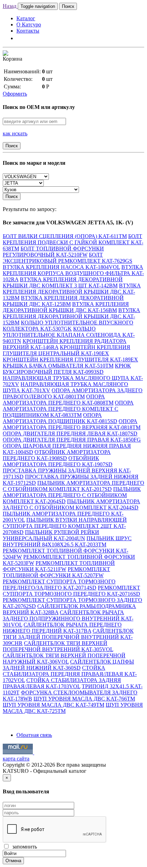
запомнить (23, 847)
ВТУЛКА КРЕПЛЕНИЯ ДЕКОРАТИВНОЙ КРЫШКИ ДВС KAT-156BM (66, 307)
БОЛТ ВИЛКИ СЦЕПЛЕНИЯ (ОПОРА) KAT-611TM (65, 236)
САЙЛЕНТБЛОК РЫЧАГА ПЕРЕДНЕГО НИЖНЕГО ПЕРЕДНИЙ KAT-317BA (62, 628)
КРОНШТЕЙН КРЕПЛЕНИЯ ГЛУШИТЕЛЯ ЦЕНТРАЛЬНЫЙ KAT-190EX (66, 350)
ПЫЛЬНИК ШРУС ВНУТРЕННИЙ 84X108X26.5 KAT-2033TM (67, 541)
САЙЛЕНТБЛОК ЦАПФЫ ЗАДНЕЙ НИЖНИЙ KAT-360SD (68, 665)
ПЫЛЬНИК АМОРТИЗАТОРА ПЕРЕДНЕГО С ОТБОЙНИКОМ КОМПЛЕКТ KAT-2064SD (72, 495)
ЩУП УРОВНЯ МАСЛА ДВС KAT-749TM (53, 705)
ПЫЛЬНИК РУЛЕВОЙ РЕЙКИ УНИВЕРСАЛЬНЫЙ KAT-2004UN (51, 535)
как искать (15, 133)
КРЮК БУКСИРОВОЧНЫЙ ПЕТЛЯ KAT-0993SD (67, 369)
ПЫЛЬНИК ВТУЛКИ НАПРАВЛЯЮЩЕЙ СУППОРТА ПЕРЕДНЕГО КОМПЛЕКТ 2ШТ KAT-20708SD (65, 526)
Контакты (27, 31)
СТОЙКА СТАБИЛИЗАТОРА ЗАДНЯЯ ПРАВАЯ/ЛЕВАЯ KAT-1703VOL (62, 683)
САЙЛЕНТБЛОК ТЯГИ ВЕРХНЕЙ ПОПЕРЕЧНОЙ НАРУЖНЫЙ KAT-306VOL (64, 659)
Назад (10, 6)
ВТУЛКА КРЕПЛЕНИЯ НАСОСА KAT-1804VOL (61, 267)
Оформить (15, 94)
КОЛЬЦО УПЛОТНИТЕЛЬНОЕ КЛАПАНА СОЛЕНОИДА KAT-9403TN (69, 335)
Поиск (68, 6)
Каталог (25, 18)
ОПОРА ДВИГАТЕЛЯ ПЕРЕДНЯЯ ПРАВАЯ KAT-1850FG (72, 440)
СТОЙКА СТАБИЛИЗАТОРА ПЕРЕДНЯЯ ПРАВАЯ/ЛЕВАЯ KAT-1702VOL (70, 674)
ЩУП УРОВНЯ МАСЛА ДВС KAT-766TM (84, 699)
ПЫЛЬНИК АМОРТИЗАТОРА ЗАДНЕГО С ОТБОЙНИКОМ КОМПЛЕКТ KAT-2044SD (71, 504)
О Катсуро (28, 24)
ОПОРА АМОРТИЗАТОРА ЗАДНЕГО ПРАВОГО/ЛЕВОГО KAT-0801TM (73, 393)
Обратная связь (34, 735)
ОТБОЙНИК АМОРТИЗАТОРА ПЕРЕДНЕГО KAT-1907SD (57, 461)
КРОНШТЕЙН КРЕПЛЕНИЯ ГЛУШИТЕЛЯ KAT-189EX (70, 359)
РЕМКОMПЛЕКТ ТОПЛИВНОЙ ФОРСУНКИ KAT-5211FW (59, 566)
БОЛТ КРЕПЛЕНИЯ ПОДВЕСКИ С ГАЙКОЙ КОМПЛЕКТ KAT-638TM (73, 242)
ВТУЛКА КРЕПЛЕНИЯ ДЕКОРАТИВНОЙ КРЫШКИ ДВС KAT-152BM (71, 316)
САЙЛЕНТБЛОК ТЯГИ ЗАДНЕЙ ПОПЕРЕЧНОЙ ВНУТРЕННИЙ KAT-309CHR (68, 637)
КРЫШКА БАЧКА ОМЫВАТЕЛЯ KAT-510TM (58, 366)
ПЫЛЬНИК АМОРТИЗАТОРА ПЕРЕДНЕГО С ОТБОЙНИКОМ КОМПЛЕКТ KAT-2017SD (73, 486)
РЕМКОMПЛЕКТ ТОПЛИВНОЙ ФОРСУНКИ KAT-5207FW (56, 572)
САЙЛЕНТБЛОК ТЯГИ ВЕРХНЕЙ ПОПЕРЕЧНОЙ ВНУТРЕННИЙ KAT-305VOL (58, 646)
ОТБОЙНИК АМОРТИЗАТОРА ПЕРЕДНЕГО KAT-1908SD (57, 455)
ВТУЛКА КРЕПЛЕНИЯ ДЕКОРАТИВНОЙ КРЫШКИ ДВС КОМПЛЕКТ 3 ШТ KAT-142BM (63, 282)
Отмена (13, 860)
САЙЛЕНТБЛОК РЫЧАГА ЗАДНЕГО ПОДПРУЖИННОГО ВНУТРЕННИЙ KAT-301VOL (68, 618)
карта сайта (16, 758)
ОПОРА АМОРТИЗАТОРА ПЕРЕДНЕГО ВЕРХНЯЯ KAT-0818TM (72, 424)
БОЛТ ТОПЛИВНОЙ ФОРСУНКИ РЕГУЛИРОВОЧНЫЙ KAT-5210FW (53, 252)
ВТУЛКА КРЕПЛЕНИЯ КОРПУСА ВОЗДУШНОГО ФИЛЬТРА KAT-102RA (73, 273)
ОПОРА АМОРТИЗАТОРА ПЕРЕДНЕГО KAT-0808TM (58, 400)
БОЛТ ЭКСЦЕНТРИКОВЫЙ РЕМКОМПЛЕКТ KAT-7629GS (67, 258)
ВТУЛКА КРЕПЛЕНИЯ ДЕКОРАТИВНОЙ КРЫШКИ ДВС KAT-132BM (72, 292)
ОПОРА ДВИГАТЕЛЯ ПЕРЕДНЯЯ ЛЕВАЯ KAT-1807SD (70, 433)
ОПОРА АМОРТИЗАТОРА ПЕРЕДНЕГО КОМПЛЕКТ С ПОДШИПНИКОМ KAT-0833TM (68, 409)
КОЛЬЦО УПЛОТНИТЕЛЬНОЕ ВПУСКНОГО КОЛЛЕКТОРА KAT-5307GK (68, 326)
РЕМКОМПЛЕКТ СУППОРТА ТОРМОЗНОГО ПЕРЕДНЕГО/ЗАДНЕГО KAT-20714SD (59, 585)
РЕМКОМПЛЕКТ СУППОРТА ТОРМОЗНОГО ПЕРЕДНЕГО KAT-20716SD (71, 591)
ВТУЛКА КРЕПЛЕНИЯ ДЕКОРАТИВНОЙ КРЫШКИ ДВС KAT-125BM (63, 301)
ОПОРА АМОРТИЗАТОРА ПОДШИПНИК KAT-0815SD (60, 418)
